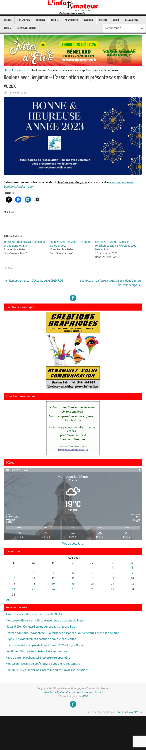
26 (53, 589)
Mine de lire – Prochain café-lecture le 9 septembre (38, 658)
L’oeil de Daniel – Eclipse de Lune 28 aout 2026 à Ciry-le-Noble (45, 645)
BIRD (85, 696)
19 (53, 584)
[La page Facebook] (73, 298)
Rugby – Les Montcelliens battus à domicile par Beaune (41, 639)
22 (112, 584)
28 (92, 589)
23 (132, 584)
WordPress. (135, 712)
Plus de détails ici (73, 544)
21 (92, 584)
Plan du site (72, 692)
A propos (86, 692)
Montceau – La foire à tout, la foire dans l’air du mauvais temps (110, 283)
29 (112, 589)
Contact (98, 692)
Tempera (120, 712)
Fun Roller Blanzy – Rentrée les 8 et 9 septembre (36, 651)
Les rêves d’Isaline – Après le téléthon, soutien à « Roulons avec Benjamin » (115, 245)
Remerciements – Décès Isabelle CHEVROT (35, 281)
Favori (11, 268)
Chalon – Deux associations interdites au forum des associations (47, 670)
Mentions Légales (53, 692)
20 (73, 584)
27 (73, 589)
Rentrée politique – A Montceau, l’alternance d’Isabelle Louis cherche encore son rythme (62, 633)
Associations (19, 70)
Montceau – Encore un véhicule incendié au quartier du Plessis (46, 620)
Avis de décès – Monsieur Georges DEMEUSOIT (36, 614)
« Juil (7, 599)
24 (13, 589)
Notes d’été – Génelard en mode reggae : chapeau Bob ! (41, 627)
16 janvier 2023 (17, 92)
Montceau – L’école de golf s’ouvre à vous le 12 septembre (43, 664)
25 (33, 589)
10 (13, 578)
